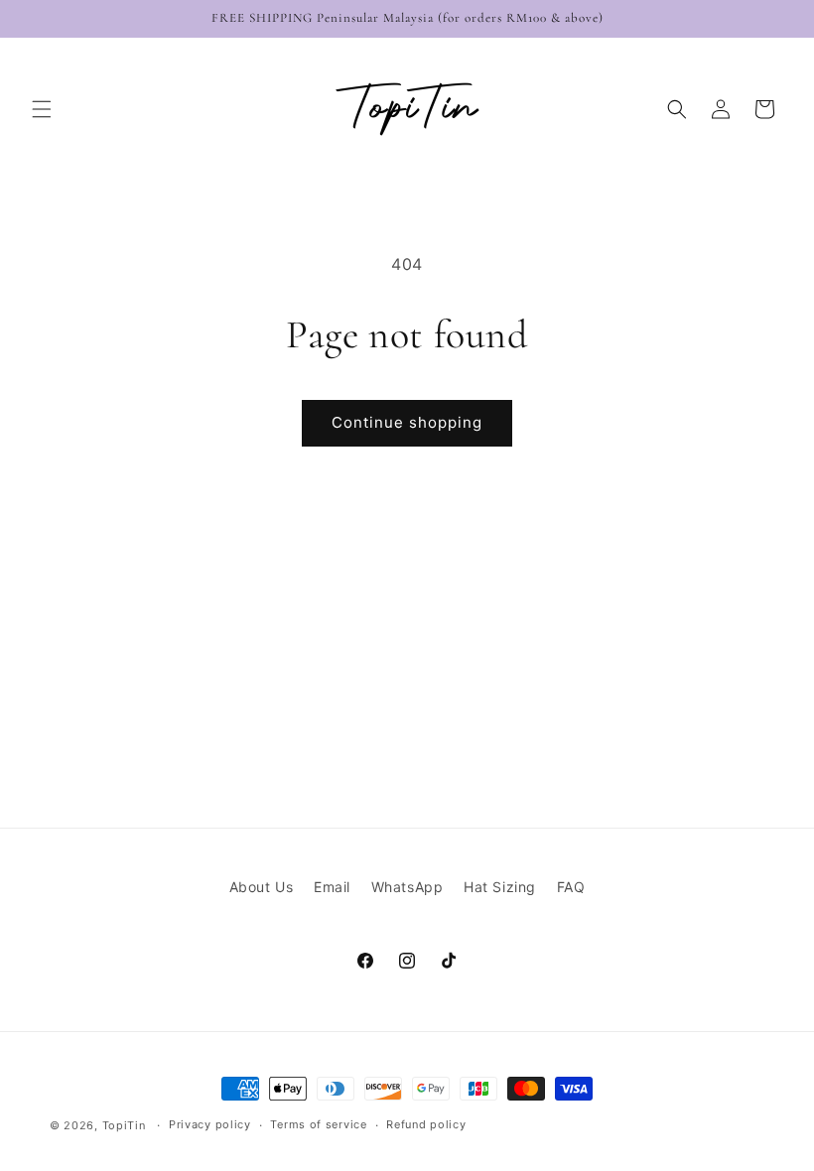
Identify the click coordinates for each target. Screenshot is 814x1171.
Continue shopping (407, 422)
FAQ (571, 886)
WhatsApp (407, 886)
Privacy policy (210, 1124)
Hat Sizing (500, 886)
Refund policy (426, 1124)
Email (332, 886)
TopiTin (124, 1125)
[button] (42, 109)
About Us (261, 886)
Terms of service (318, 1124)
